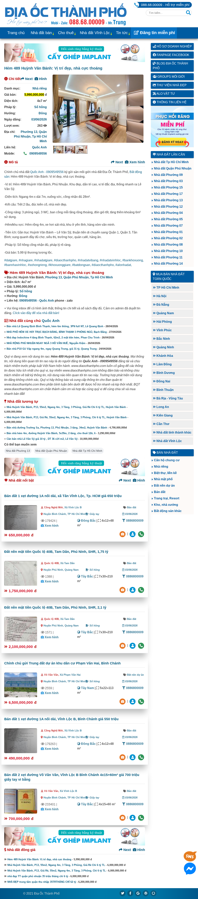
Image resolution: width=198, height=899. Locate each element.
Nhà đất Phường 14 (168, 263)
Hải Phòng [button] (164, 321)
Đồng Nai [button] (163, 381)
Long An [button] (162, 407)
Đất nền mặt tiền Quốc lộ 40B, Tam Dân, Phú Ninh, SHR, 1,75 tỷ (56, 552)
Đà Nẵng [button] (162, 304)
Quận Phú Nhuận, (76, 277)
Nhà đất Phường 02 (168, 238)
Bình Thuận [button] (165, 389)
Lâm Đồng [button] (164, 364)
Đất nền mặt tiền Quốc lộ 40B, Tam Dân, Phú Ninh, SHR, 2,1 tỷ (55, 607)
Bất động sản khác (168, 511)
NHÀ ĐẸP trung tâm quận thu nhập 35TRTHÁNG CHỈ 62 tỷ (41, 881)
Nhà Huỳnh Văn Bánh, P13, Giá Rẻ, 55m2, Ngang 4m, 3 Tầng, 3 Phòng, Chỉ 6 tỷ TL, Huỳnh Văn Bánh (67, 417)
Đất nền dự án (135, 674)
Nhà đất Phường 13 (18, 450)
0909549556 (38, 153)
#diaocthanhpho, (66, 260)
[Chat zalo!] (190, 859)
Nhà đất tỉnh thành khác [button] (173, 432)
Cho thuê (66, 33)
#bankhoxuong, (133, 260)
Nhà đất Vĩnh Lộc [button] (169, 441)
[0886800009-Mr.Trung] (133, 533)
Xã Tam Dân (67, 563)
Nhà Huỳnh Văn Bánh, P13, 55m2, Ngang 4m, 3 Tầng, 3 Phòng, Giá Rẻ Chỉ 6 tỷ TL (56, 865)
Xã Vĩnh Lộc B (73, 507)
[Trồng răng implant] (172, 127)
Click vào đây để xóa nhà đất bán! (36, 313)
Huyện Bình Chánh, (55, 514)
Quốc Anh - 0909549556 (47, 172)
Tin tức (122, 33)
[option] (58, 149)
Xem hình (136, 162)
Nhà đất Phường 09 (168, 174)
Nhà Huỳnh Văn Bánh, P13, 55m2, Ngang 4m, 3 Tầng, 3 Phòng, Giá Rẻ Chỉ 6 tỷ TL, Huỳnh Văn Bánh (66, 407)
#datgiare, (11, 260)
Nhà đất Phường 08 (168, 244)
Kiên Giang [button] (164, 415)
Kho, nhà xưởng (166, 504)
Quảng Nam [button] (165, 313)
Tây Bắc (86, 576)
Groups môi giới (171, 76)
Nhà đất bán (41, 33)
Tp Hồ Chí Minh (101, 277)
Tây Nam (87, 688)
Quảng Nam (72, 569)
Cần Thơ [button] (162, 424)
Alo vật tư (165, 93)
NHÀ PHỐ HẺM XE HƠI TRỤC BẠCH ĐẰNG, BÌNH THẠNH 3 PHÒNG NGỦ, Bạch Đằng (57, 331)
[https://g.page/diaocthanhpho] (138, 893)
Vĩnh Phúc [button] (164, 330)
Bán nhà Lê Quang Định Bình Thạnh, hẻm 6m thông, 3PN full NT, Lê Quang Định (55, 326)
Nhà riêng (39, 88)
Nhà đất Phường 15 (168, 187)
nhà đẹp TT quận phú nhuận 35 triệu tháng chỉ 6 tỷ (37, 876)
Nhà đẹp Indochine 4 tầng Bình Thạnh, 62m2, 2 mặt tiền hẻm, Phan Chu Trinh (53, 337)
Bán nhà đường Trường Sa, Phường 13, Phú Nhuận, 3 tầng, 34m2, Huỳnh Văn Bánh (57, 427)
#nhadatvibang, (89, 260)
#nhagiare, (26, 260)
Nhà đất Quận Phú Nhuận (51, 450)
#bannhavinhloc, (16, 265)
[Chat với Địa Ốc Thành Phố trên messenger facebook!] (190, 872)
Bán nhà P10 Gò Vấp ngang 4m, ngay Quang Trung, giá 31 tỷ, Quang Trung (52, 348)
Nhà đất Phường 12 (168, 206)
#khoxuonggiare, (60, 265)
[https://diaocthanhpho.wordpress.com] (146, 893)
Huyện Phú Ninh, (54, 569)
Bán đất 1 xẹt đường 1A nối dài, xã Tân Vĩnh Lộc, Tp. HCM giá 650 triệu (63, 496)
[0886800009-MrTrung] (133, 701)
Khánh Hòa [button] (164, 355)
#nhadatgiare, (44, 260)
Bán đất (131, 507)
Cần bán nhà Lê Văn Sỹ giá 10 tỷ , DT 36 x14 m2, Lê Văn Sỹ (42, 438)
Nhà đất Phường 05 (168, 219)
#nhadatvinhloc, (111, 260)
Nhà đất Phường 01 (168, 232)
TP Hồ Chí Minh (76, 514)
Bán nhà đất (167, 452)
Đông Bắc (88, 520)
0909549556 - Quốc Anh (36, 300)
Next (28, 79)
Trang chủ (16, 33)
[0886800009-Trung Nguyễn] (133, 589)
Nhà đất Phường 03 (168, 181)
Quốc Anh (39, 147)
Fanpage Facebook (172, 55)
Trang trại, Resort (166, 498)
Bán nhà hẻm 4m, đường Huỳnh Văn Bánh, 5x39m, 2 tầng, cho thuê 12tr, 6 (51, 433)
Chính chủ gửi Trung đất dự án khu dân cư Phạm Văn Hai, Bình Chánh (62, 663)
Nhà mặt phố (163, 479)
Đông (43, 113)
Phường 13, (30, 131)
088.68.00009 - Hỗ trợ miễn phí (165, 5)
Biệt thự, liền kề (165, 473)
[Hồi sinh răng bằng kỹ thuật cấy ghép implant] (74, 52)
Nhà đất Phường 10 (168, 251)
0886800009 (134, 520)
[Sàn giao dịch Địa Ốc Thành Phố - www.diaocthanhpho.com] (65, 13)
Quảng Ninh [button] (165, 347)
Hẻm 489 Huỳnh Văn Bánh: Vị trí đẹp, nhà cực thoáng (39, 859)
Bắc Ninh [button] (163, 338)
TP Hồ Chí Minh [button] (167, 287)
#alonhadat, (123, 265)
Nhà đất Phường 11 (168, 257)
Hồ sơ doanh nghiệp (174, 46)
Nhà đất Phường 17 (168, 193)
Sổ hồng (40, 107)
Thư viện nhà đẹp (171, 85)
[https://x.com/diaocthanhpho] (122, 893)
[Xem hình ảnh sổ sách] (123, 533)
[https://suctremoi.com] (153, 893)
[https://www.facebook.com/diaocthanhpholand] (130, 893)
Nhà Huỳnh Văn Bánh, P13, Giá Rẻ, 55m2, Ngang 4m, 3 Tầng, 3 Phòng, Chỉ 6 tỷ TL (56, 870)
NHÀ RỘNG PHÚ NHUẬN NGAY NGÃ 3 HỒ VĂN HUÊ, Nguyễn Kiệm (46, 343)
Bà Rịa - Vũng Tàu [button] (169, 398)
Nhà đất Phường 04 (168, 212)
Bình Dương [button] (165, 372)
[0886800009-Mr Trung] (133, 817)
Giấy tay (94, 514)
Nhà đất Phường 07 (168, 225)
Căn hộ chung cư (167, 460)
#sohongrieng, (38, 265)
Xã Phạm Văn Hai (70, 674)
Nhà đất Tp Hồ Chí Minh (87, 450)
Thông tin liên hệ (171, 102)
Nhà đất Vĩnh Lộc (95, 33)
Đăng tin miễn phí (157, 32)
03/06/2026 (39, 119)
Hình (42, 79)
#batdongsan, (82, 265)
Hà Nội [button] (161, 296)
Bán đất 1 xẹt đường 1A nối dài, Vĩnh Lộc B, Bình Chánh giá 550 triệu (61, 719)
